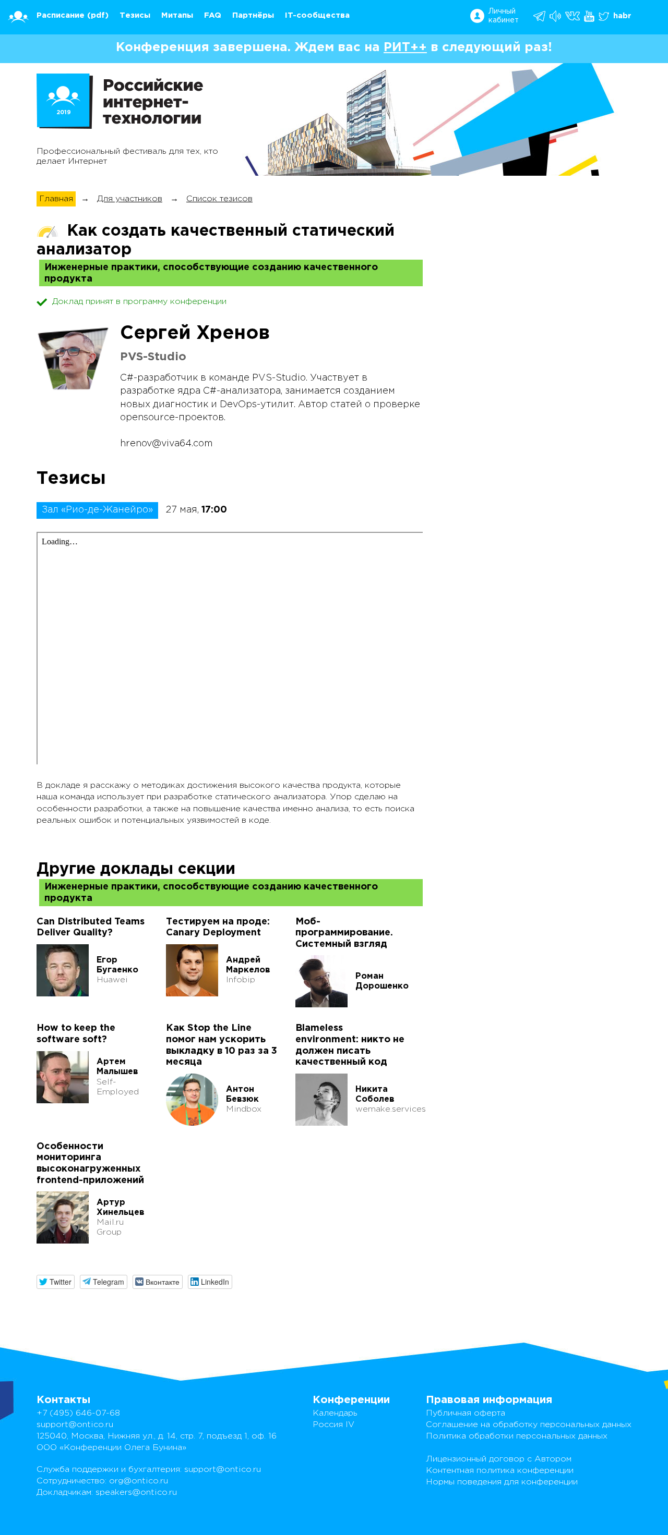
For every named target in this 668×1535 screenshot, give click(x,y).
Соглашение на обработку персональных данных (528, 1425)
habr (622, 16)
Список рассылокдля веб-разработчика (514, 192)
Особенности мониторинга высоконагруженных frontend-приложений (90, 1163)
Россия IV (333, 1425)
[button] (56, 1282)
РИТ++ (405, 47)
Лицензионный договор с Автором (498, 1459)
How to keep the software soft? (76, 1034)
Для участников (129, 199)
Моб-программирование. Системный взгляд (344, 933)
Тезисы (135, 15)
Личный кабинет (503, 15)
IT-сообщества (317, 15)
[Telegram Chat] (540, 16)
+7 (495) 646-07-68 (78, 1413)
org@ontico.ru (138, 1481)
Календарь (335, 1413)
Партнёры (253, 15)
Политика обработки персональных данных (516, 1436)
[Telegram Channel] (556, 16)
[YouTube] (590, 16)
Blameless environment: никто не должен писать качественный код (349, 1045)
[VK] (573, 16)
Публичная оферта (465, 1413)
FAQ (212, 15)
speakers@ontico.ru (136, 1492)
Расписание (61, 15)
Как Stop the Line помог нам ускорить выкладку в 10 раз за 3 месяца (221, 1045)
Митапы (177, 15)
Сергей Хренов (195, 333)
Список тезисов (219, 199)
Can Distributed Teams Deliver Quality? (91, 927)
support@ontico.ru (75, 1425)
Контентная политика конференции (500, 1471)
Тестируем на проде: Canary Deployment (218, 927)
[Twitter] (605, 16)
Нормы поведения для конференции (502, 1482)
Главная (56, 199)
